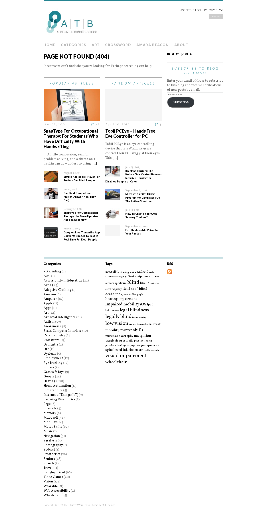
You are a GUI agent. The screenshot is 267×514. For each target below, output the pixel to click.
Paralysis (50, 440)
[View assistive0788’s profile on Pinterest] (182, 54)
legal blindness (134, 310)
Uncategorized (54, 472)
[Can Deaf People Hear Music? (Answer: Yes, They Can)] (51, 196)
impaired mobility (122, 304)
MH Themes (108, 504)
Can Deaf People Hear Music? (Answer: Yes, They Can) (80, 197)
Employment (53, 358)
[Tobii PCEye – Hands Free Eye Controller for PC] (133, 118)
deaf (126, 289)
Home (50, 45)
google (140, 294)
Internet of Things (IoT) (61, 395)
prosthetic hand (113, 345)
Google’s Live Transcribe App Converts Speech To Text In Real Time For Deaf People (82, 236)
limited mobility (139, 317)
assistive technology (114, 276)
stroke (139, 350)
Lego (47, 404)
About (181, 45)
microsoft (155, 324)
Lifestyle (50, 408)
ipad (150, 305)
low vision (116, 323)
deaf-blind (139, 289)
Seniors (49, 459)
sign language (129, 345)
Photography (53, 445)
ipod (117, 311)
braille (144, 283)
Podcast (49, 449)
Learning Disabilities (59, 399)
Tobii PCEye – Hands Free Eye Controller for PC (130, 133)
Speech (49, 463)
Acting (49, 285)
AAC (47, 276)
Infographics (53, 390)
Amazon (50, 294)
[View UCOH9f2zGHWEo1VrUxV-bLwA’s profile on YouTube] (186, 54)
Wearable (51, 486)
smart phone (140, 345)
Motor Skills (53, 427)
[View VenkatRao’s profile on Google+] (191, 54)
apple (151, 272)
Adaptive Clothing (57, 290)
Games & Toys (54, 372)
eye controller (128, 294)
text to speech (151, 350)
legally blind (118, 316)
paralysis (111, 341)
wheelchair (116, 362)
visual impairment (126, 355)
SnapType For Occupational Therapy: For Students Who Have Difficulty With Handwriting (71, 138)
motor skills (131, 330)
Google (49, 376)
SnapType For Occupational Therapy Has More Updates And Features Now (81, 216)
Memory (50, 413)
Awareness (52, 326)
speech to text (153, 345)
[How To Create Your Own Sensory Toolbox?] (112, 217)
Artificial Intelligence (60, 317)
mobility (112, 330)
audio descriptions (136, 277)
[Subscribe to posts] (169, 272)
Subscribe (181, 102)
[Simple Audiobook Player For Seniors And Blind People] (51, 180)
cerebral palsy (113, 289)
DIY (46, 349)
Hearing (50, 381)
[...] (94, 163)
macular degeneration (139, 324)
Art (96, 45)
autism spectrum (116, 283)
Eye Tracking (53, 363)
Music (48, 431)
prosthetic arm (143, 341)
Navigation (52, 436)
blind (133, 282)
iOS (143, 304)
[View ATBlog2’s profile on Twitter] (173, 54)
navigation (142, 335)
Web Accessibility (57, 491)
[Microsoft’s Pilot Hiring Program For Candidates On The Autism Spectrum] (112, 197)
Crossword (118, 45)
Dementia (51, 344)
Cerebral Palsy (54, 335)
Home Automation (57, 386)
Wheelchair (52, 495)
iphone (110, 310)
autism (154, 276)
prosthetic (126, 341)
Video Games (53, 477)
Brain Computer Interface (63, 331)
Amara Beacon (152, 45)
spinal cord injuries (119, 350)
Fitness (49, 367)
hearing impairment (121, 299)
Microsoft (51, 418)
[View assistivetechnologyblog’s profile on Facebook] (168, 54)
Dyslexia (50, 353)
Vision (48, 481)
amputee (129, 271)
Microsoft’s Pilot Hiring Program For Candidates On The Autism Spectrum (142, 197)
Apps (47, 308)
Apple (48, 303)
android (142, 272)
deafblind (112, 294)
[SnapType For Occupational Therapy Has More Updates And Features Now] (51, 216)
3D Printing (52, 271)
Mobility (50, 422)
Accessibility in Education (63, 280)
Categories (73, 45)
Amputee (50, 299)
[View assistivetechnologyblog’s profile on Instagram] (177, 54)
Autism (49, 322)
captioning (154, 283)
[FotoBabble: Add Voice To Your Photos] (112, 233)
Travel (48, 468)
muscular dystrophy (119, 336)
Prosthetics (52, 454)
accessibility (113, 272)
